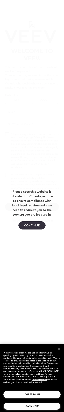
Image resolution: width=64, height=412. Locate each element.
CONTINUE (32, 225)
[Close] (59, 349)
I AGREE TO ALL (32, 394)
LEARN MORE (32, 406)
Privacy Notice (39, 379)
